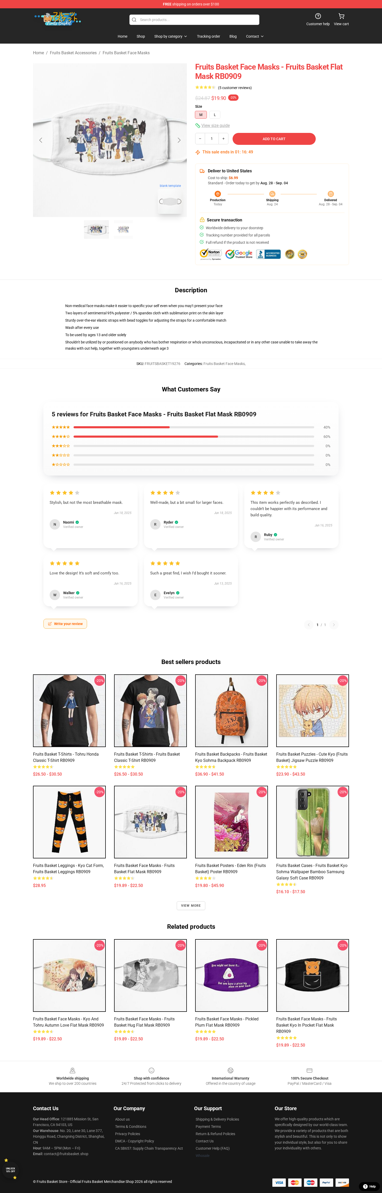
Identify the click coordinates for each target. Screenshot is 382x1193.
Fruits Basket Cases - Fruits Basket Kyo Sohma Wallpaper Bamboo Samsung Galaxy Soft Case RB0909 (311, 871)
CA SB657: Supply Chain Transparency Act (149, 1148)
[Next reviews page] (334, 624)
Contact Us (205, 1141)
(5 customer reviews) (235, 88)
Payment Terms (208, 1126)
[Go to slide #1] (96, 229)
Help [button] (373, 1186)
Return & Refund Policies (215, 1134)
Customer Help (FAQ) (213, 1148)
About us (122, 1119)
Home (38, 52)
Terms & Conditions (130, 1126)
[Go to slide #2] (123, 229)
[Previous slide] (41, 140)
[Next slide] (178, 140)
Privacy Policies (127, 1134)
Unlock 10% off (10, 1170)
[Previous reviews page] (308, 624)
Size (198, 106)
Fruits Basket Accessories (73, 52)
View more (191, 905)
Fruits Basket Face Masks (126, 52)
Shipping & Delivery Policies (217, 1119)
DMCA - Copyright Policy (134, 1141)
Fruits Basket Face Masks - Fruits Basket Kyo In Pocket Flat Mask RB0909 (306, 1025)
